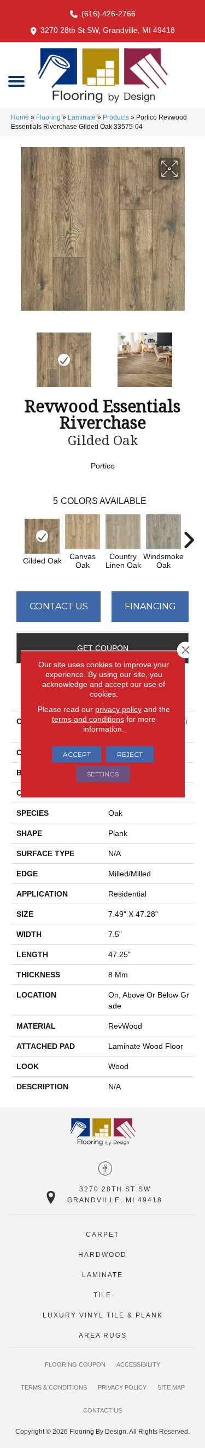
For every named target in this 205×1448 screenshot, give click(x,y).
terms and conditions (88, 719)
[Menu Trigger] (16, 80)
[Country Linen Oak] (123, 532)
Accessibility (138, 1364)
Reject (130, 754)
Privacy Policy (122, 1387)
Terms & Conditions (54, 1387)
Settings (103, 774)
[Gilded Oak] (42, 536)
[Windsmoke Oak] (163, 532)
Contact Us (59, 606)
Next (188, 354)
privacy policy (118, 709)
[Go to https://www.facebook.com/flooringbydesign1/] (105, 1169)
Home (20, 117)
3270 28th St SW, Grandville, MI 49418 (107, 30)
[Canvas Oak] (82, 532)
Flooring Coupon (75, 1364)
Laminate (82, 117)
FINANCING (150, 606)
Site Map (171, 1387)
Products (116, 117)
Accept (77, 754)
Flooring (48, 117)
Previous (16, 354)
